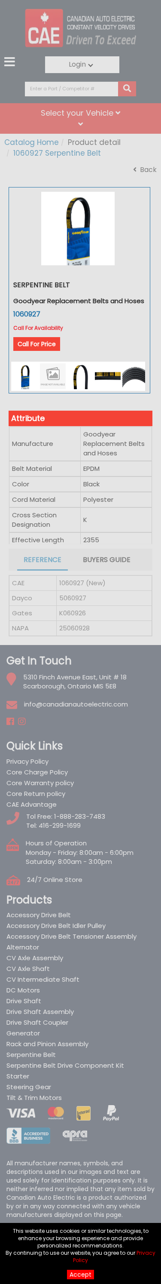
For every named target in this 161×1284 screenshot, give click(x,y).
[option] (78, 228)
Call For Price (37, 344)
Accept (80, 1274)
